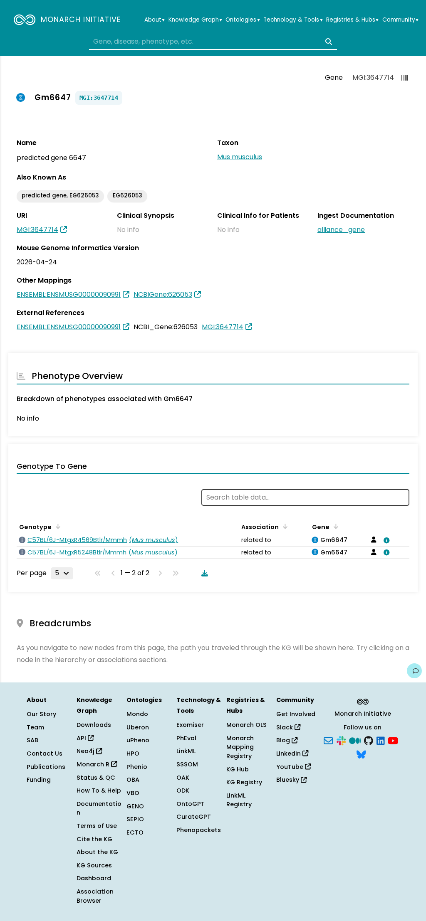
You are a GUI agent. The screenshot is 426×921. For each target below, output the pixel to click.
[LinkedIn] (380, 739)
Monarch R (94, 764)
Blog (284, 740)
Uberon (137, 727)
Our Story (41, 714)
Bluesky (288, 780)
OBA (132, 780)
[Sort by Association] (284, 526)
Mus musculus (239, 157)
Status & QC (96, 777)
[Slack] (341, 739)
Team (35, 727)
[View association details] (385, 540)
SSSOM (187, 764)
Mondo (137, 714)
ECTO (135, 832)
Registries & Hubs (352, 20)
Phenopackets (198, 830)
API (82, 738)
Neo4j (86, 751)
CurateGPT (193, 817)
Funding (39, 780)
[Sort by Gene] (334, 526)
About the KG (97, 852)
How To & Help (99, 790)
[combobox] (213, 41)
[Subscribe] (328, 739)
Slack (285, 727)
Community (400, 20)
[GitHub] (368, 739)
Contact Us (44, 753)
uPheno (137, 740)
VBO (132, 793)
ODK (182, 790)
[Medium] (355, 739)
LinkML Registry (239, 800)
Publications (46, 767)
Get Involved (295, 714)
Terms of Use (97, 826)
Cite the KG (94, 839)
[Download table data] (203, 573)
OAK (182, 777)
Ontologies (242, 20)
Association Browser (95, 896)
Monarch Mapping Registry (240, 747)
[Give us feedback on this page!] (414, 670)
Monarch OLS (246, 725)
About (154, 20)
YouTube (290, 767)
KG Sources (94, 865)
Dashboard (94, 878)
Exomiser (190, 725)
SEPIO (135, 819)
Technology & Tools (292, 20)
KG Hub (237, 769)
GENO (135, 806)
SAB (32, 740)
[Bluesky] (361, 754)
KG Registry (244, 782)
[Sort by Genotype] (57, 526)
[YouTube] (393, 739)
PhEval (186, 738)
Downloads (94, 725)
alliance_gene (341, 229)
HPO (132, 753)
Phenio (136, 767)
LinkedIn (289, 753)
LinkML (186, 751)
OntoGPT (190, 804)
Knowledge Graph (195, 20)
